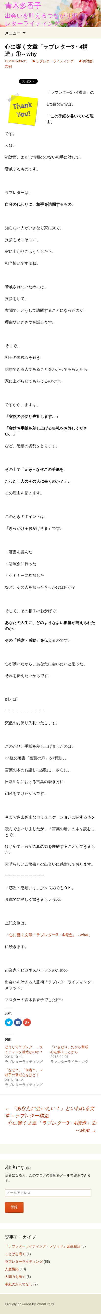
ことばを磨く (15, 1254)
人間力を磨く (15, 1277)
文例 (8, 66)
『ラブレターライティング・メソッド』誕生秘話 (42, 1246)
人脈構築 (12, 1269)
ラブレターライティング (55, 61)
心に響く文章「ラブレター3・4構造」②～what (51, 1126)
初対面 (87, 61)
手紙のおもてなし (18, 1284)
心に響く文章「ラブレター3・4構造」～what (48, 935)
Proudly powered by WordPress (29, 1304)
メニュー (13, 32)
